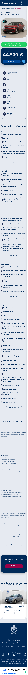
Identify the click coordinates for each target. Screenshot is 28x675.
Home (3, 8)
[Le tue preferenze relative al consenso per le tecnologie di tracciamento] (25, 672)
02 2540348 (15, 640)
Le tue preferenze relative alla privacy (15, 669)
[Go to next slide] (24, 28)
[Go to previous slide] (3, 28)
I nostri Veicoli (10, 8)
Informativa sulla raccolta (9, 673)
